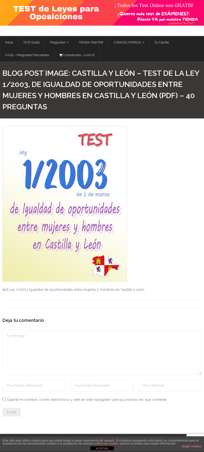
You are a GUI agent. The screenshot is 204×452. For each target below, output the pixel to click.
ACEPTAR (102, 448)
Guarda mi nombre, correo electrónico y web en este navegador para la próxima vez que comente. (87, 400)
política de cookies (106, 443)
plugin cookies (192, 446)
